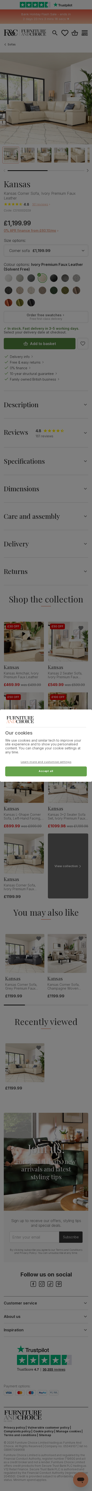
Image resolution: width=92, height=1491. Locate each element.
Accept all (46, 771)
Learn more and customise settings (46, 762)
